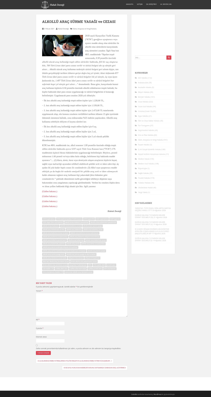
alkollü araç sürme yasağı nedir (53, 254)
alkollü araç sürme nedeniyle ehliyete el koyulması (60, 247)
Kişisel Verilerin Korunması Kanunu (151, 154)
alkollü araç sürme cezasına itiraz (93, 244)
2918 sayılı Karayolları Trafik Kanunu (69, 219)
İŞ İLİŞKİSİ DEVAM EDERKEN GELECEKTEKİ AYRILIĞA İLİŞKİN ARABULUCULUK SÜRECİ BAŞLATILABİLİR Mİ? (152, 231)
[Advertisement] (153, 33)
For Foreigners (144, 125)
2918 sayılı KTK (89, 219)
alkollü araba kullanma (51, 226)
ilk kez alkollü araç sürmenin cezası (55, 265)
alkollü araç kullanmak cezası (96, 240)
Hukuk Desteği (63, 29)
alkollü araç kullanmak (76, 240)
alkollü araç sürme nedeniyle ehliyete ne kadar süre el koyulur (64, 251)
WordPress (157, 394)
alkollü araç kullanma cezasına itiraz (55, 237)
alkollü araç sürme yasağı (96, 251)
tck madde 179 (48, 269)
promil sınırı (111, 265)
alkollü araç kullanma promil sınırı (54, 240)
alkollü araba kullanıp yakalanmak (76, 222)
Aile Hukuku (142, 78)
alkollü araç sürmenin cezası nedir (54, 258)
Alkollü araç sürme (73, 244)
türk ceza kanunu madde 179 (53, 272)
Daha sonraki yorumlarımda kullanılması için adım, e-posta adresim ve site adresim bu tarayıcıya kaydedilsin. (78, 348)
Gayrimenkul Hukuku (146, 130)
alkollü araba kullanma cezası (71, 226)
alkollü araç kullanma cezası (93, 230)
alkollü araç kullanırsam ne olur (53, 230)
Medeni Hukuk (143, 159)
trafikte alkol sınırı (61, 269)
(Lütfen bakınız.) (49, 191)
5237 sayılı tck (115, 219)
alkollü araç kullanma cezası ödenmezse (85, 233)
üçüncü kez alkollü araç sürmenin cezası (78, 272)
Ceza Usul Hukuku (145, 106)
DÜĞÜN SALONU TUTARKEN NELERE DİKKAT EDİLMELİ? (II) (150, 223)
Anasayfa (129, 4)
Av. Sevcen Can (165, 4)
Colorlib (134, 394)
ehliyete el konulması (76, 258)
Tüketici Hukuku (144, 183)
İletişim (139, 4)
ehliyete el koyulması (92, 258)
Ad (37, 319)
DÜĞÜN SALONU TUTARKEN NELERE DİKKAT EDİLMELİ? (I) (150, 239)
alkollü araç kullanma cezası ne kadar (56, 233)
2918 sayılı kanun (49, 219)
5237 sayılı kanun (102, 219)
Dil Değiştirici (151, 4)
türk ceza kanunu (110, 269)
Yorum (39, 291)
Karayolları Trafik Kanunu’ (78, 265)
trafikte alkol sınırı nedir (78, 269)
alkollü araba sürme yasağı (92, 226)
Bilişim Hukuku (144, 92)
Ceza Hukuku (143, 102)
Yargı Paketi (142, 192)
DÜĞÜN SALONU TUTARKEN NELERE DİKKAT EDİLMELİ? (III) (150, 216)
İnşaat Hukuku (143, 144)
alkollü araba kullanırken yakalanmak (103, 222)
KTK (90, 265)
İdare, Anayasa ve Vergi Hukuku (85, 29)
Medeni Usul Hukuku (146, 163)
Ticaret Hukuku (144, 178)
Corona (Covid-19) (145, 111)
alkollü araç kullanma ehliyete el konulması (84, 237)
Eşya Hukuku (143, 116)
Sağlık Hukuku (143, 173)
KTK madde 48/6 (99, 265)
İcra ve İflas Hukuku (145, 135)
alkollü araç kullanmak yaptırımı (54, 244)
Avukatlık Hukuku (144, 87)
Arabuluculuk (143, 82)
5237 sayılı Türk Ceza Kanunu (53, 222)
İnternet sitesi (41, 337)
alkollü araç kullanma (74, 230)
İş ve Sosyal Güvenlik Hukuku (149, 149)
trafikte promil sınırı (95, 269)
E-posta (39, 328)
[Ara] (168, 58)
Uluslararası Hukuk (145, 187)
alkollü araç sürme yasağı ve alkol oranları (81, 254)
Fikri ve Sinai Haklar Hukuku (149, 121)
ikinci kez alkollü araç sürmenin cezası (56, 261)
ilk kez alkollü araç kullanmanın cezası (84, 261)
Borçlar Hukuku (144, 97)
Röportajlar (142, 168)
